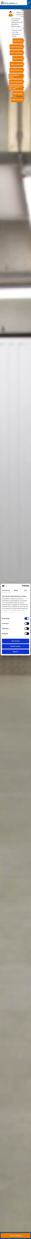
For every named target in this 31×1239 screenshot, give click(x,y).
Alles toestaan (15, 641)
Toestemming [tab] (6, 590)
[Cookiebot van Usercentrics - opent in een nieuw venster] (22, 586)
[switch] (26, 623)
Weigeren (15, 651)
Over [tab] (25, 590)
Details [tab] (16, 590)
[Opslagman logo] (9, 2)
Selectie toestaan (15, 646)
